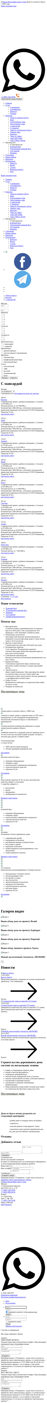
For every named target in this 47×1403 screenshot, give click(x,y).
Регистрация (10, 1303)
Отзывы (13, 114)
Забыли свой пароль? (13, 1326)
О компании (15, 107)
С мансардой (15, 126)
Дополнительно (7, 342)
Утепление (9, 155)
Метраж (4, 303)
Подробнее (5, 753)
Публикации (10, 161)
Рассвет (4, 580)
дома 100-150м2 (16, 138)
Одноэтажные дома (17, 122)
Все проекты (6, 599)
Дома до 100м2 (16, 136)
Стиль (3, 364)
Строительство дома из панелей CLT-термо (18, 1005)
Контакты (9, 159)
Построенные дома (12, 691)
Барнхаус (13, 134)
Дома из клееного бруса (19, 118)
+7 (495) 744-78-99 (8, 97)
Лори (3, 420)
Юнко (3, 462)
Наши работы (10, 157)
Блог (12, 172)
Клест (3, 483)
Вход (7, 1301)
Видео (12, 165)
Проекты (8, 116)
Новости (13, 111)
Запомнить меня (14, 1322)
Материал (5, 355)
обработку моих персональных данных (16, 1180)
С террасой (14, 128)
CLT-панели (15, 151)
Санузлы (4, 326)
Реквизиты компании (9, 1295)
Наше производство (8, 6)
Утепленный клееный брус (20, 149)
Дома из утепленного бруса (20, 130)
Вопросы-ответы (16, 169)
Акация (4, 441)
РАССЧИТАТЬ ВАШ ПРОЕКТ (12, 99)
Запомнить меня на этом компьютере (22, 1312)
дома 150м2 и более (17, 140)
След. (16, 596)
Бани (12, 120)
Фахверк (13, 153)
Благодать (5, 545)
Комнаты (4, 312)
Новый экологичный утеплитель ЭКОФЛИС (18, 1035)
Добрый (4, 559)
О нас (7, 105)
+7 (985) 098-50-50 (8, 1192)
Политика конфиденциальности (13, 1297)
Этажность (5, 335)
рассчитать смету (7, 414)
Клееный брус (15, 147)
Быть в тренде (6, 977)
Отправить (5, 1155)
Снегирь (4, 503)
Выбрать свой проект (9, 798)
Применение (6, 348)
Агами (3, 524)
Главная (8, 103)
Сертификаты (15, 109)
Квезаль (4, 400)
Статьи (13, 167)
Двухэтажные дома (17, 124)
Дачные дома (15, 132)
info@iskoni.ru (6, 1205)
